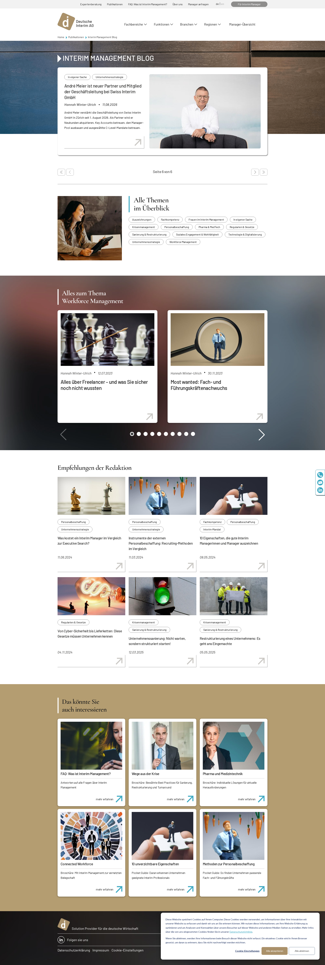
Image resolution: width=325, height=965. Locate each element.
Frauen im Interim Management (206, 219)
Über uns (177, 4)
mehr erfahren (104, 799)
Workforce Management (183, 241)
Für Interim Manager (249, 4)
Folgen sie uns (77, 940)
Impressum (100, 950)
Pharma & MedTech (209, 227)
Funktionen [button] (161, 24)
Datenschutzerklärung (74, 950)
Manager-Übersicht (242, 24)
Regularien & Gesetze (242, 227)
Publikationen (115, 4)
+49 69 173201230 (320, 475)
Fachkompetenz (170, 219)
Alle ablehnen (302, 950)
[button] (132, 434)
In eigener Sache (77, 77)
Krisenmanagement (143, 227)
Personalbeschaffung (176, 227)
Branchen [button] (186, 24)
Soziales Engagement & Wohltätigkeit (197, 234)
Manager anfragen (198, 4)
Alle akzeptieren (274, 950)
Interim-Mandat (212, 529)
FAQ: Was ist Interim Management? (147, 4)
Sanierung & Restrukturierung (149, 234)
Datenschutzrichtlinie (241, 931)
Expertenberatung (91, 4)
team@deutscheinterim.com (320, 483)
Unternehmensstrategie (109, 77)
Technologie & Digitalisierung (245, 234)
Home (61, 37)
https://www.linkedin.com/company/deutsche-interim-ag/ (320, 490)
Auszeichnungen (141, 219)
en (222, 3)
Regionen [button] (210, 24)
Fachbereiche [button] (133, 24)
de (217, 3)
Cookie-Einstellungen (247, 950)
